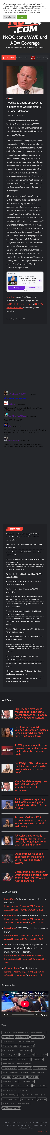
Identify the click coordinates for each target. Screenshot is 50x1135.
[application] (25, 1004)
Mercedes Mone (10, 1072)
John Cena (8, 1064)
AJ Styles (7, 1037)
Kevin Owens (9, 1068)
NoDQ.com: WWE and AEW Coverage (25, 40)
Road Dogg (10, 319)
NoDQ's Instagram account (19, 304)
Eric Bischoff (27, 1055)
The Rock (24, 1090)
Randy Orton (37, 1072)
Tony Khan (26, 1095)
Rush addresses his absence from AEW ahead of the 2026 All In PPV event (24, 637)
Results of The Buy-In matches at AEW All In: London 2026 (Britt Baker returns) (25, 630)
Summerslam (9, 1090)
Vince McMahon (22, 319)
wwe (42, 1099)
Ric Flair (33, 1077)
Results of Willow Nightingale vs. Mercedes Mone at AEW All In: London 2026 (24, 568)
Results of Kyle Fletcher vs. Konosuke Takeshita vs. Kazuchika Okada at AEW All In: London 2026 (24, 597)
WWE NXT (8, 1104)
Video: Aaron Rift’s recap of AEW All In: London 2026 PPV (23, 650)
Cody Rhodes (24, 1050)
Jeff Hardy (24, 1059)
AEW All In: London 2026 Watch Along (20, 644)
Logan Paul (25, 1068)
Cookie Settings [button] (9, 17)
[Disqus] (25, 419)
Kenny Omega (24, 1064)
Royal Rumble (27, 1081)
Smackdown (24, 1086)
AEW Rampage (38, 1033)
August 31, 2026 (35, 909)
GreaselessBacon (12, 968)
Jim (6, 944)
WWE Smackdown (11, 1108)
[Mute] (42, 1015)
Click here (11, 297)
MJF (24, 1072)
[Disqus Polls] (25, 357)
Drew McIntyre (10, 1055)
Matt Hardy (40, 1068)
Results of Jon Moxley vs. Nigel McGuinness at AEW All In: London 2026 (24, 605)
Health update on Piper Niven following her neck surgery (23, 664)
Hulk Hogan (8, 1059)
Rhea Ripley (19, 1077)
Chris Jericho (27, 1046)
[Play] (4, 1015)
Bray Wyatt (37, 1037)
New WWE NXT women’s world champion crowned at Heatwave (24, 545)
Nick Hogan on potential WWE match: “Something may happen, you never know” (24, 672)
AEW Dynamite (20, 1033)
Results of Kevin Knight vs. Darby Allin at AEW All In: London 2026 (24, 575)
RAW (6, 1077)
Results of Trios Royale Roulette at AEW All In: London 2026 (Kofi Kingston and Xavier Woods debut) (23, 622)
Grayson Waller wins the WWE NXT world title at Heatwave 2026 (23, 553)
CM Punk (8, 1050)
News (11, 98)
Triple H (40, 1095)
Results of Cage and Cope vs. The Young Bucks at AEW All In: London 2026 (23, 582)
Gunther (42, 1055)
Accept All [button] (22, 17)
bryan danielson (26, 1041)
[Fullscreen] (45, 1015)
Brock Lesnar (9, 1041)
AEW (6, 1033)
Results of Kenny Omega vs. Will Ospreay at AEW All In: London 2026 (25, 560)
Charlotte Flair (9, 1046)
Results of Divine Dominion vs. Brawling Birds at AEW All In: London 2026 (23, 612)
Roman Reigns (9, 1081)
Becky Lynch (22, 1037)
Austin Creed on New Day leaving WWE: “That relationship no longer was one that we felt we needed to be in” (22, 537)
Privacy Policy (43, 1131)
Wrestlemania (28, 1099)
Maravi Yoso (10, 899)
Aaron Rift (10, 116)
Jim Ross (37, 1059)
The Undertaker (10, 1095)
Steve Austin (39, 1086)
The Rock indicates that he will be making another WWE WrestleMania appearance (24, 679)
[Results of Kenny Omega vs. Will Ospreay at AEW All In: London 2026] (23, 57)
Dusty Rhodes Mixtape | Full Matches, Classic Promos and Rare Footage (22, 657)
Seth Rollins (8, 1086)
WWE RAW (23, 1104)
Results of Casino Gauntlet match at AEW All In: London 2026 (23, 590)
